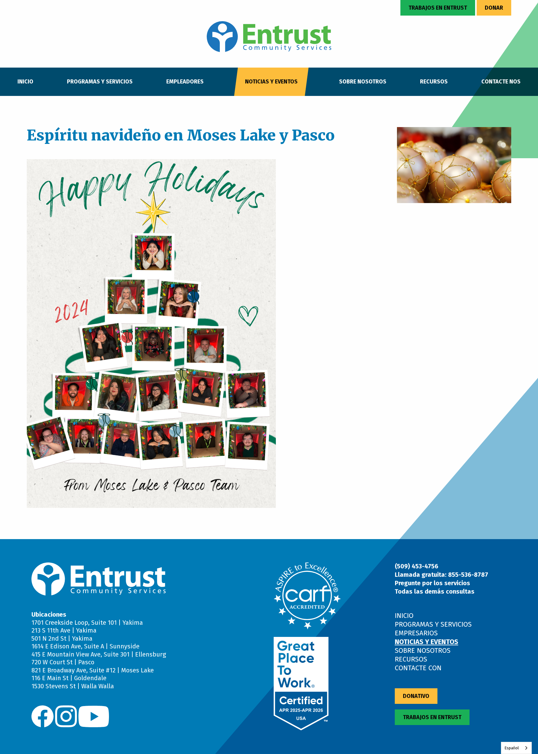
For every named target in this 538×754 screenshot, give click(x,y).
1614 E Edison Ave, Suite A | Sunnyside (85, 646)
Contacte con (418, 668)
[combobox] (516, 748)
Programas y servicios (100, 81)
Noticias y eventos (271, 81)
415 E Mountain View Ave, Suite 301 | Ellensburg (98, 654)
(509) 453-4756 (416, 566)
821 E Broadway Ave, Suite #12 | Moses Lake (92, 670)
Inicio (25, 81)
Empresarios (416, 633)
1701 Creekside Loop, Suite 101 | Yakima (87, 622)
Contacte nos (501, 81)
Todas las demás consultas (434, 591)
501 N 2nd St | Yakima (61, 638)
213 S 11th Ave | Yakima (64, 630)
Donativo (416, 696)
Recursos (434, 81)
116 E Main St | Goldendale (68, 678)
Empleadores (185, 81)
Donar (494, 7)
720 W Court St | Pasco (62, 662)
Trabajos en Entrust (437, 7)
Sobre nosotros (362, 81)
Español (511, 748)
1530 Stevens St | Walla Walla (72, 686)
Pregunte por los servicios (432, 583)
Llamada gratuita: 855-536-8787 (441, 574)
